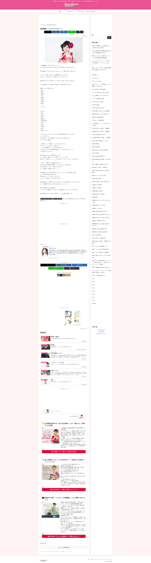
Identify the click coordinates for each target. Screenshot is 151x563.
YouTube (51, 254)
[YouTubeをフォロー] (53, 258)
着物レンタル (43, 200)
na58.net (82, 253)
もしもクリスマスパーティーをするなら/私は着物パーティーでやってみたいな (101, 62)
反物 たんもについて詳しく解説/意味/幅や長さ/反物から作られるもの (101, 68)
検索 (93, 35)
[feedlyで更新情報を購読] (55, 258)
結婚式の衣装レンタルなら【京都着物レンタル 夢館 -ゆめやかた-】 (64, 536)
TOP (89, 559)
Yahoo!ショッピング (101, 333)
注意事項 (83, 198)
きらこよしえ (52, 248)
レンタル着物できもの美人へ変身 (47, 198)
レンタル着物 (66, 198)
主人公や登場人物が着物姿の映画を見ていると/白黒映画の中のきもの (101, 51)
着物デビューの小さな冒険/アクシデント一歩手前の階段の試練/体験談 (101, 56)
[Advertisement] (63, 19)
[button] (79, 32)
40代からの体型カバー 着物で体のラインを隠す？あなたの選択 (101, 46)
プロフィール (93, 559)
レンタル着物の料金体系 (58, 198)
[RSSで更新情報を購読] (57, 258)
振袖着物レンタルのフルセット (75, 198)
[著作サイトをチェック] (50, 258)
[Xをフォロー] (52, 258)
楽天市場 (101, 331)
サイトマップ (99, 559)
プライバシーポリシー (107, 559)
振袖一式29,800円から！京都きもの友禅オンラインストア (64, 489)
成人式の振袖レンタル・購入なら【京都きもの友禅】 (64, 451)
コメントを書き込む (64, 547)
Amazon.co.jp (101, 329)
